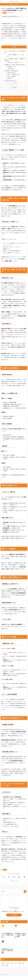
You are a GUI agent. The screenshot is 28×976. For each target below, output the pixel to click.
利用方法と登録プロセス (11, 80)
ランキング (8, 963)
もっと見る (14, 87)
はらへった (14, 1)
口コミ (16, 963)
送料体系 (9, 78)
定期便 (20, 963)
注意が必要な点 (10, 68)
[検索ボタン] (26, 1)
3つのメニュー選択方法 (12, 82)
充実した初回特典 (11, 76)
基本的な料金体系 (11, 72)
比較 (23, 963)
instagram (14, 914)
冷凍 (12, 963)
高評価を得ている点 (11, 66)
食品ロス (6, 965)
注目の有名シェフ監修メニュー (14, 62)
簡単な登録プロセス (11, 84)
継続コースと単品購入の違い (13, 74)
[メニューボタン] (1, 1)
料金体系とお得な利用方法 (11, 71)
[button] (3, 877)
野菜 (3, 965)
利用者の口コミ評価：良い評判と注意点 (15, 64)
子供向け (4, 12)
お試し (3, 963)
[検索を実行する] (25, 891)
